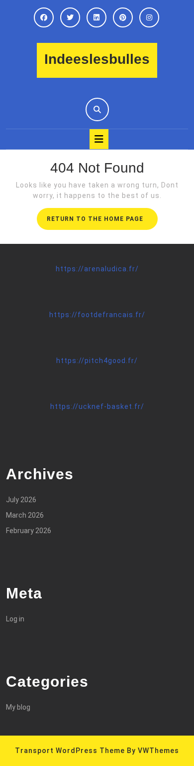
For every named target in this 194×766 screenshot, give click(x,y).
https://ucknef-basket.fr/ (97, 406)
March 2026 (25, 515)
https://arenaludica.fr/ (97, 269)
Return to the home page (102, 222)
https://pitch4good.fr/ (97, 361)
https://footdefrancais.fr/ (97, 315)
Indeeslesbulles (97, 59)
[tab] (99, 139)
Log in (15, 619)
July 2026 (21, 500)
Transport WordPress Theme (70, 751)
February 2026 (28, 531)
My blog (18, 707)
